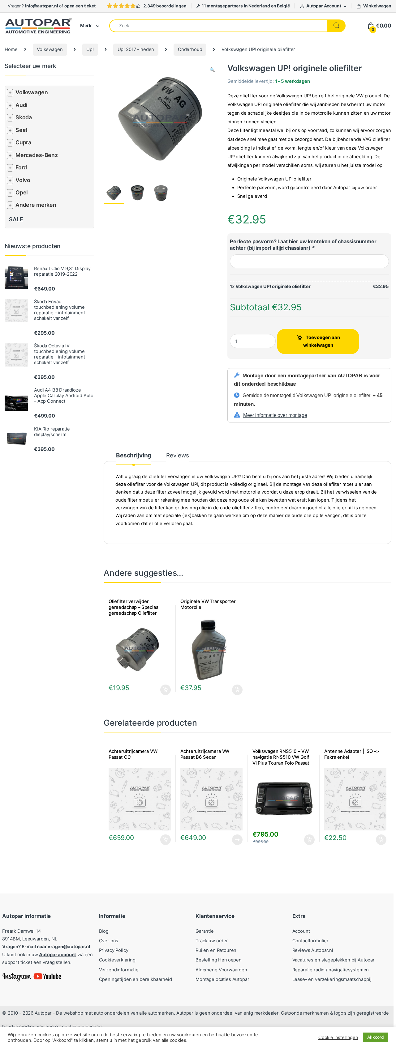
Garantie (205, 931)
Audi (21, 105)
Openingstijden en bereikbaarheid (135, 979)
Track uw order (212, 941)
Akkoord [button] (375, 1037)
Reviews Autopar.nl (312, 950)
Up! (90, 49)
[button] (212, 70)
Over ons (108, 941)
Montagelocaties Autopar (222, 979)
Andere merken (35, 205)
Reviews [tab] (177, 455)
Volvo (22, 180)
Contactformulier (310, 941)
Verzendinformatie (119, 970)
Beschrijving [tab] (133, 455)
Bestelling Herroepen (219, 960)
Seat (21, 130)
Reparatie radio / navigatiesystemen (330, 970)
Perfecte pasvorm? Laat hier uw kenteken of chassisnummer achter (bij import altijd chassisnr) (303, 244)
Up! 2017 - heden (136, 49)
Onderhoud (190, 49)
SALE (16, 219)
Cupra (23, 142)
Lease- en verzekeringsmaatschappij (332, 979)
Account (301, 931)
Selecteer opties (233, 690)
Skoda (23, 117)
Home (11, 49)
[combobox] (218, 25)
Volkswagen (50, 49)
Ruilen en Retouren (216, 950)
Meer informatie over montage (275, 415)
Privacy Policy (113, 950)
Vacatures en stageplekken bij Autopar (333, 960)
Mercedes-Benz (36, 155)
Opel (21, 192)
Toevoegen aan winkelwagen (321, 341)
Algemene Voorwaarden (221, 970)
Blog (104, 931)
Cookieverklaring (117, 960)
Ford (21, 167)
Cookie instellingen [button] (338, 1037)
